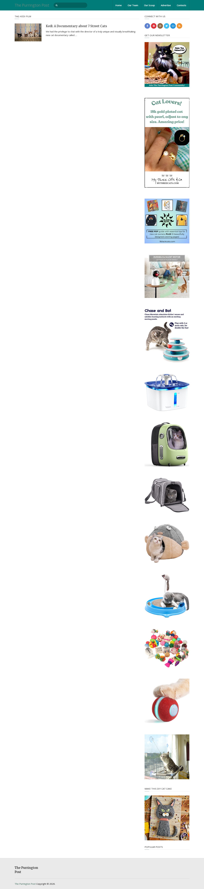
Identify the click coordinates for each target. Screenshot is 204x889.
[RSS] (179, 26)
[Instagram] (160, 26)
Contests (181, 5)
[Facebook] (147, 26)
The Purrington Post (32, 5)
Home (118, 5)
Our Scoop (149, 5)
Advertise (166, 5)
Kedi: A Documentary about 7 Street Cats (76, 26)
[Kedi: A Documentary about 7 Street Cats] (28, 32)
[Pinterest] (154, 26)
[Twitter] (166, 26)
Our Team (133, 5)
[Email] (173, 26)
